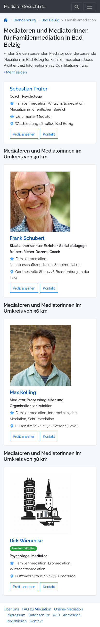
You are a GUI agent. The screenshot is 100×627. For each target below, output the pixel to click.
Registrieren (17, 621)
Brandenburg (25, 20)
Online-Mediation (68, 609)
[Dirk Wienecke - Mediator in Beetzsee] (40, 503)
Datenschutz (39, 615)
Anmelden (72, 615)
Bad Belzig (50, 20)
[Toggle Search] (76, 6)
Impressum (16, 615)
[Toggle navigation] (89, 6)
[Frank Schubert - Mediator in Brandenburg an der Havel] (40, 201)
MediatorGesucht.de (24, 6)
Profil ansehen (24, 134)
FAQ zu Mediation (36, 609)
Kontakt (49, 134)
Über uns (11, 609)
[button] (15, 72)
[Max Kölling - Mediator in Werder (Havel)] (40, 355)
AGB (56, 615)
